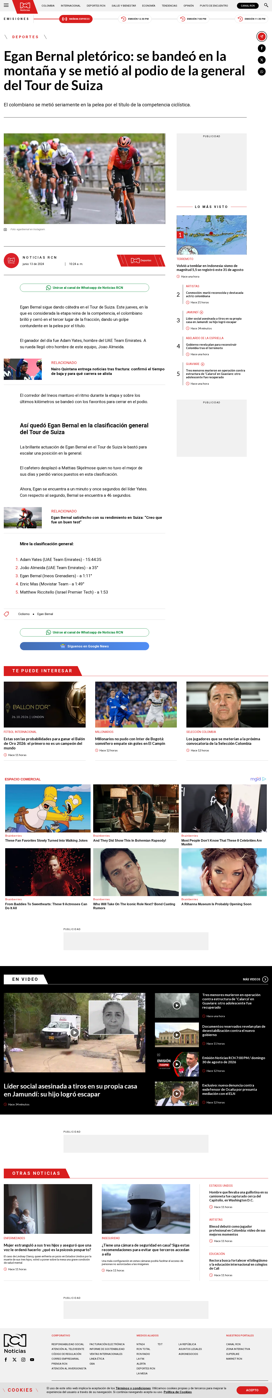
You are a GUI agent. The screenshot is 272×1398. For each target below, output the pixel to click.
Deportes (25, 37)
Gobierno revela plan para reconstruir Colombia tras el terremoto (211, 346)
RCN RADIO (143, 1353)
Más (251, 979)
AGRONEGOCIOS (188, 1353)
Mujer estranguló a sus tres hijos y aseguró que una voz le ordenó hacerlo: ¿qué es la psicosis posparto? (47, 1247)
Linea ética (97, 1358)
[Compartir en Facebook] (262, 48)
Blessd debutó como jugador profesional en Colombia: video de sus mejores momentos (237, 1230)
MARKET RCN (234, 1358)
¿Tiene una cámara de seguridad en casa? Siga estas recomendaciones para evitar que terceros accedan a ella (146, 1249)
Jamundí (192, 312)
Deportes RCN (96, 5)
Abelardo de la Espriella (205, 338)
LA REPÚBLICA (187, 1344)
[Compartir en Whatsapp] (262, 72)
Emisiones (16, 18)
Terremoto (185, 259)
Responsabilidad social (68, 1344)
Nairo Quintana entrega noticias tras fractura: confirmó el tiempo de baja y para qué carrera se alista (107, 371)
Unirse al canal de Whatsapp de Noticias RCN (88, 288)
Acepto (252, 1390)
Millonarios (104, 731)
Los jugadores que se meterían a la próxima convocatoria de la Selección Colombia (223, 741)
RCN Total (143, 1349)
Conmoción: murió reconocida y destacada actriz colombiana (214, 294)
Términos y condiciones (133, 1388)
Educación (217, 1253)
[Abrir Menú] (6, 6)
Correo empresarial (65, 1358)
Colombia (48, 5)
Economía (148, 5)
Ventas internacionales (106, 1353)
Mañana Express (79, 18)
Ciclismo (24, 614)
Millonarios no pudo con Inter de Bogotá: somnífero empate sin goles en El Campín (130, 741)
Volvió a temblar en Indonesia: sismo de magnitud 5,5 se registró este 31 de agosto (210, 268)
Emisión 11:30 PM (255, 18)
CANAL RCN (248, 5)
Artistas (192, 286)
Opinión (189, 5)
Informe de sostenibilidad (107, 1349)
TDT (160, 1344)
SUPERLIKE (232, 1353)
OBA (92, 1363)
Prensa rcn (59, 1363)
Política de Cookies (178, 1392)
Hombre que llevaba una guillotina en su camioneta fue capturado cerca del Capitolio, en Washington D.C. (238, 1196)
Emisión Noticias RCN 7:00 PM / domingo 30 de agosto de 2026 (233, 1060)
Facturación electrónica (107, 1344)
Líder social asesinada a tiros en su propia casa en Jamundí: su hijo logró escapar (214, 320)
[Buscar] (266, 5)
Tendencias (169, 5)
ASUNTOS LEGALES (190, 1349)
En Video (25, 979)
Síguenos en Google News (88, 646)
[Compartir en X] (262, 60)
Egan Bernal (45, 614)
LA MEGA (142, 1373)
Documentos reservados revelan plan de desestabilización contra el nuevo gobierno (233, 1030)
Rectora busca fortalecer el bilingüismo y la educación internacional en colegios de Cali (238, 1264)
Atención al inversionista (69, 1368)
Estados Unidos (221, 1185)
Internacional (71, 5)
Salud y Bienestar (124, 5)
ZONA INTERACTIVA (238, 1349)
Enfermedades (14, 1238)
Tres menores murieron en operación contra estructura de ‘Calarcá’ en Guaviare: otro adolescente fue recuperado (215, 374)
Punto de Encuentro (214, 5)
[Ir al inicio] (25, 7)
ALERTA (141, 1363)
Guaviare (193, 364)
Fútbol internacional (20, 731)
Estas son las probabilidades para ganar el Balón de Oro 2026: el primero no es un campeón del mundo (44, 743)
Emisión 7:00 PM (196, 18)
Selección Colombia (201, 731)
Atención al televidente (68, 1349)
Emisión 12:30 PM (138, 18)
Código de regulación (66, 1353)
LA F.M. (141, 1358)
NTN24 (141, 1344)
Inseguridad (111, 1238)
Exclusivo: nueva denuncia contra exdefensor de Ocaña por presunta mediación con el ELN (229, 1089)
